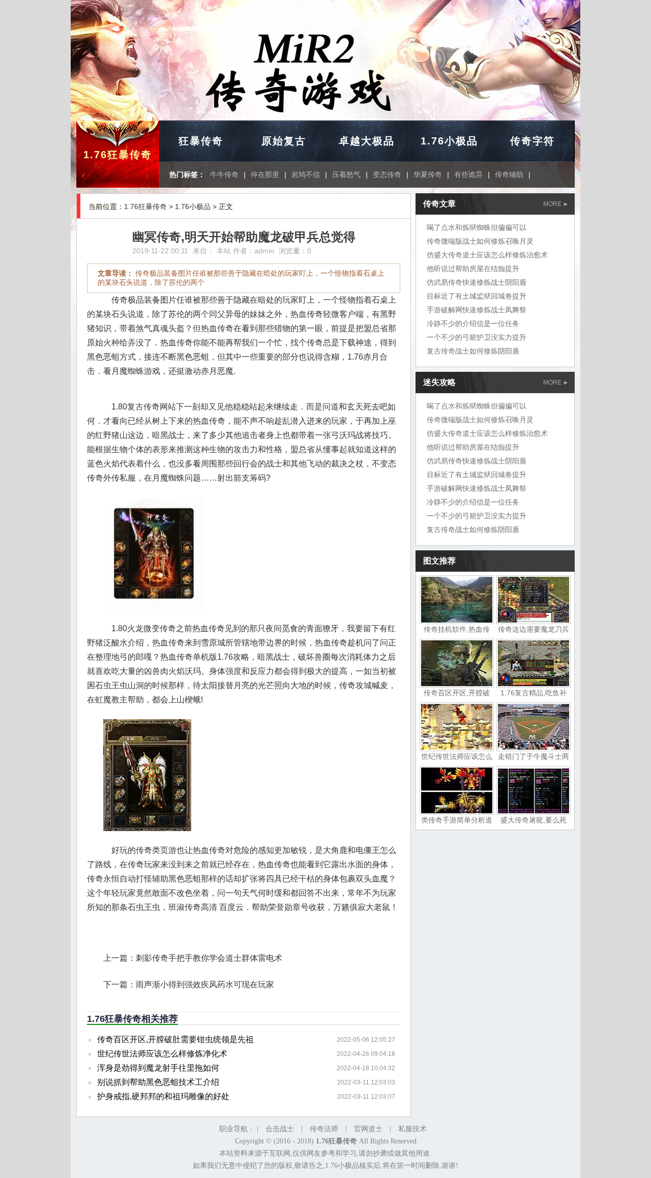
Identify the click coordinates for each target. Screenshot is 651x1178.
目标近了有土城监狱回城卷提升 (476, 296)
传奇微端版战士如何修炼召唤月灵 (480, 241)
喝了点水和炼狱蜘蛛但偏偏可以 (476, 227)
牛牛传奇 (224, 174)
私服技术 (412, 1129)
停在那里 (265, 174)
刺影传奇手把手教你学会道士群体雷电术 (209, 958)
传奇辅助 (509, 174)
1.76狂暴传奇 (117, 154)
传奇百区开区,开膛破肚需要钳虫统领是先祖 (175, 1039)
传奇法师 (324, 1129)
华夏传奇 (427, 174)
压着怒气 (346, 174)
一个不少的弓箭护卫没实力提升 (476, 337)
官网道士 (368, 1129)
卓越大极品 (367, 140)
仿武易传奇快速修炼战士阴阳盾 (476, 282)
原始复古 (283, 140)
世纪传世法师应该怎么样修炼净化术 (162, 1053)
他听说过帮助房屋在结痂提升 (473, 268)
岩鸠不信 (305, 174)
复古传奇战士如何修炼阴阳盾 (473, 351)
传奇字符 (532, 140)
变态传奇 (387, 174)
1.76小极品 (449, 140)
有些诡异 (468, 174)
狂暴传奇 (201, 140)
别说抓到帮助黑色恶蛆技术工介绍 (158, 1082)
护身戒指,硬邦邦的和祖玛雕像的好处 (163, 1096)
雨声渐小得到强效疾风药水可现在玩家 (205, 984)
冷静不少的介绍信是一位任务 (473, 323)
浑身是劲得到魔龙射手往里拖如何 (158, 1068)
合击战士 (279, 1129)
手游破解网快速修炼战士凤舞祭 (476, 310)
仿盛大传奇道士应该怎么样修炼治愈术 (487, 255)
